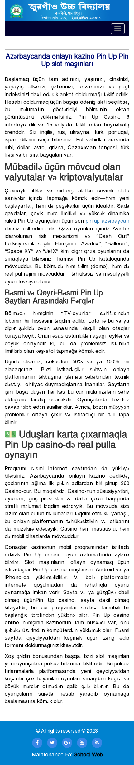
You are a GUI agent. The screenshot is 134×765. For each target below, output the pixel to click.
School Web (88, 754)
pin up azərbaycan (107, 221)
